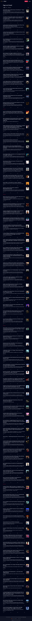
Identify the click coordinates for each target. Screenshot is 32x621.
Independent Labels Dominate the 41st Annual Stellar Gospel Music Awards (12, 96)
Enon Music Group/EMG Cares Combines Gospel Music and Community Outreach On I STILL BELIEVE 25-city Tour (13, 379)
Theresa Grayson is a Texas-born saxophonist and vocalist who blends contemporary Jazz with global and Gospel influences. (13, 338)
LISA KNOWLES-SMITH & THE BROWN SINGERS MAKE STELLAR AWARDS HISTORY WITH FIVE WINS (13, 68)
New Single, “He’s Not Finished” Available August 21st (10, 121)
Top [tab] (6, 7)
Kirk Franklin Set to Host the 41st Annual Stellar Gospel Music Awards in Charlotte (13, 305)
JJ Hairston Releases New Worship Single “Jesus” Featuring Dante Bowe (13, 270)
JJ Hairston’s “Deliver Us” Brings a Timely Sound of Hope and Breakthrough (13, 351)
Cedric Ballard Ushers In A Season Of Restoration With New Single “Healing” (14, 298)
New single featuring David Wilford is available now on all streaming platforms (13, 353)
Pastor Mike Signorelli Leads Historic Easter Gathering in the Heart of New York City (13, 574)
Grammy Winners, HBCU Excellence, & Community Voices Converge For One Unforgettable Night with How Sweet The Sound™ (14, 487)
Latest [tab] (4, 7)
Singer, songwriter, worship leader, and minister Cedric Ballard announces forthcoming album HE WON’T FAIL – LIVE (13, 300)
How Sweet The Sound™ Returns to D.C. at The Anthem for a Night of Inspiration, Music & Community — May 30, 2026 (13, 490)
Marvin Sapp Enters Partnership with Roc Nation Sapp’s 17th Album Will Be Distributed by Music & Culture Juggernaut (13, 119)
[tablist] (7, 7)
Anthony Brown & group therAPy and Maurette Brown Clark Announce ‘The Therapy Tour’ (14, 33)
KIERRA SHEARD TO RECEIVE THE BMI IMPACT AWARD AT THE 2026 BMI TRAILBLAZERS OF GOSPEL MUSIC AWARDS (13, 218)
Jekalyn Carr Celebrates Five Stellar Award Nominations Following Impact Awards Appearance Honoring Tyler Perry (14, 263)
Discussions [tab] (9, 7)
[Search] (28, 7)
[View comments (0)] (10, 14)
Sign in (30, 1)
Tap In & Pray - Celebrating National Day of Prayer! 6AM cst (14, 436)
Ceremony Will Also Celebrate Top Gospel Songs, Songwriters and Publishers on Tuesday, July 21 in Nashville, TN (14, 220)
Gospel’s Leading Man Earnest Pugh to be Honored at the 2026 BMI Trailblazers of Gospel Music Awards (13, 211)
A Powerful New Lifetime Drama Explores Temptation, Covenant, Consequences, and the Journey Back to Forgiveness (12, 451)
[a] (27, 401)
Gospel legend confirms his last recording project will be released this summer (13, 314)
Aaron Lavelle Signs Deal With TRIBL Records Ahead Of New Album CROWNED (14, 579)
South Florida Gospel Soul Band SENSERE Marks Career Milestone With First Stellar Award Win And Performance (13, 61)
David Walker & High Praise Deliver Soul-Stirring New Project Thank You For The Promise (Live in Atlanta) (13, 536)
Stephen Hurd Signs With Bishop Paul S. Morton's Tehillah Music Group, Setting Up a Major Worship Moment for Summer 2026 (13, 429)
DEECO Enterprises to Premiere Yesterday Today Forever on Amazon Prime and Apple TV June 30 (14, 197)
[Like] (3, 30)
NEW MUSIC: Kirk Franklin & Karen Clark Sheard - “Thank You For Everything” (13, 10)
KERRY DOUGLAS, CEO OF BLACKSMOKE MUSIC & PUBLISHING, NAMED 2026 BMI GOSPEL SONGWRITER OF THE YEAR (13, 147)
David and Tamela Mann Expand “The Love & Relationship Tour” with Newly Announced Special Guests (13, 495)
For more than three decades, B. (7, 235)
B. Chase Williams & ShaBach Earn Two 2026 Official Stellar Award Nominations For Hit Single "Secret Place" (13, 234)
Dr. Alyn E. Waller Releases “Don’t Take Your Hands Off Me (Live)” (13, 529)
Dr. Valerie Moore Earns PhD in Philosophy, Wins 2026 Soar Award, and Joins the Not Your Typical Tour (13, 457)
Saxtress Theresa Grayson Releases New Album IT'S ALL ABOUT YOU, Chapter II (13, 336)
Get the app (19, 618)
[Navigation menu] (1, 1)
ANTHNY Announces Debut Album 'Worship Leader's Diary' (13, 133)
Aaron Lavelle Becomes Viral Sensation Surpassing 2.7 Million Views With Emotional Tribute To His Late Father (13, 112)
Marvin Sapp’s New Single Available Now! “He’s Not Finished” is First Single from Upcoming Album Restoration (13, 54)
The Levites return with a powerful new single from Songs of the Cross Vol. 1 (14, 293)
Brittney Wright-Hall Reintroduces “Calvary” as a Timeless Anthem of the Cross (13, 558)
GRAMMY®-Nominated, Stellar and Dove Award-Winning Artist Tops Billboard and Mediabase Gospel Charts (13, 523)
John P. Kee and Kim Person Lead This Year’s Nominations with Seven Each (13, 306)
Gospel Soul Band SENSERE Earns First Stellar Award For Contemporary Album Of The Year (13, 63)
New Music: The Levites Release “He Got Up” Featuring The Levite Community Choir (13, 292)
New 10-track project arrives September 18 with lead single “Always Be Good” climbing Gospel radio (13, 27)
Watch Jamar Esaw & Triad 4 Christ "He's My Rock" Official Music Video (13, 586)
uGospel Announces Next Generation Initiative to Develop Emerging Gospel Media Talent (13, 103)
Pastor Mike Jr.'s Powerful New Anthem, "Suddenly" (12, 182)
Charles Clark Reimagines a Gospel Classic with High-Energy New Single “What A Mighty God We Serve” (13, 608)
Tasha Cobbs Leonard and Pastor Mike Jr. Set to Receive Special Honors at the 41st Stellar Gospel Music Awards (13, 176)
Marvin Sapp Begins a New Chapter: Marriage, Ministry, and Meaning (14, 565)
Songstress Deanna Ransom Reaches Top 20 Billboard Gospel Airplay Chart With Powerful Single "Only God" (14, 386)
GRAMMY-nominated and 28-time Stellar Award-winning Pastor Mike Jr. (13, 183)
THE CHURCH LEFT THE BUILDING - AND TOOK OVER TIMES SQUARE (13, 572)
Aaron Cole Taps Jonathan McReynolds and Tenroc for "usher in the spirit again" (13, 89)
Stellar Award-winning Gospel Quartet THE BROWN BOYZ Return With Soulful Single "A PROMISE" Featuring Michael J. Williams (14, 240)
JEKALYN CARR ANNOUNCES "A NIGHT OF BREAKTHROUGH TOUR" (10, 188)
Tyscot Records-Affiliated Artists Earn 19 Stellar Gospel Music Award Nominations (13, 319)
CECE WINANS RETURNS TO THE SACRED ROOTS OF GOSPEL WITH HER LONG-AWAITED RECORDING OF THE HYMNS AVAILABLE (13, 255)
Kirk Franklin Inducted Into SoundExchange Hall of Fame (13, 515)
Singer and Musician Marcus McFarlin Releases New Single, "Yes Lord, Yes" (14, 393)
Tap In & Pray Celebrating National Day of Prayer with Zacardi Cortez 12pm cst (13, 400)
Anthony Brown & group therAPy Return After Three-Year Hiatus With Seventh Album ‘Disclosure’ (13, 26)
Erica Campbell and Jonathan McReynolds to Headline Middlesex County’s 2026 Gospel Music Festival (13, 248)
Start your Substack (14, 618)
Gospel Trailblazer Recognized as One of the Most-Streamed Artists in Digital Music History (14, 517)
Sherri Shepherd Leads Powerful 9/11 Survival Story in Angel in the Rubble (13, 40)
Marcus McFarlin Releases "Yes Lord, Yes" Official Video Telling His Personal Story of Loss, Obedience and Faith (13, 169)
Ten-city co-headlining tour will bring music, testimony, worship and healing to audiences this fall (14, 34)
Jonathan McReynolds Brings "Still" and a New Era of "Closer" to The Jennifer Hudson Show (12, 414)
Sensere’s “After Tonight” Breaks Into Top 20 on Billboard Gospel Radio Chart (13, 509)
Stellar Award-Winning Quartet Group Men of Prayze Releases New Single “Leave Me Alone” (12, 285)
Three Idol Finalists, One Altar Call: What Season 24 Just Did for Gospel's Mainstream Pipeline (14, 365)
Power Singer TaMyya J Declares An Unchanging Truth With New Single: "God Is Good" (14, 155)
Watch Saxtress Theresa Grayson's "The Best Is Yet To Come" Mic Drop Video (13, 162)
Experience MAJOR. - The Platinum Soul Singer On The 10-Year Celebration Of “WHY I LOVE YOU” (13, 372)
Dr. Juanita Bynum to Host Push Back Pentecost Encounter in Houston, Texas (14, 358)
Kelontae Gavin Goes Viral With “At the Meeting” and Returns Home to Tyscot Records (12, 344)
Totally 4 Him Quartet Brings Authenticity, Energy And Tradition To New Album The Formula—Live (13, 75)
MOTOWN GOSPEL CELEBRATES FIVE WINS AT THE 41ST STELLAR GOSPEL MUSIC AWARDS (13, 47)
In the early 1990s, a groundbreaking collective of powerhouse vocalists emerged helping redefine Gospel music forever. (13, 331)
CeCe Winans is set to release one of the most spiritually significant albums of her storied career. (13, 258)
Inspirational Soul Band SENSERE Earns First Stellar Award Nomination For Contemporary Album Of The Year (14, 204)
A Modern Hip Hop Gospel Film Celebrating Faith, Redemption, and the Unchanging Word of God (13, 199)
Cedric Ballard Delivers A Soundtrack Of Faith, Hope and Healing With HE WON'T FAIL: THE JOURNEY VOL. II (13, 82)
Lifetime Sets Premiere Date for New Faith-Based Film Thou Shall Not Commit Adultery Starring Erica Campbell (14, 450)
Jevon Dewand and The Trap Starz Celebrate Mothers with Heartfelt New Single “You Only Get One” (13, 407)
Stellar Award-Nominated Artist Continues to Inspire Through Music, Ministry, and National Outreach (13, 530)
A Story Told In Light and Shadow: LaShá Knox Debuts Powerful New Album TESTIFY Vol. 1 (12, 277)
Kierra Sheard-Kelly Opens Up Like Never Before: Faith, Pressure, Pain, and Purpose (13, 601)
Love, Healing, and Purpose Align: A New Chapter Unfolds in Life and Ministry (13, 567)
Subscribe (26, 1)
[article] (16, 12)
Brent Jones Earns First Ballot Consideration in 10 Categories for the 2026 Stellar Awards (12, 478)
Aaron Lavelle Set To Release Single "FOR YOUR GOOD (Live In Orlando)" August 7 (13, 114)
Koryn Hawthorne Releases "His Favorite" (10, 139)
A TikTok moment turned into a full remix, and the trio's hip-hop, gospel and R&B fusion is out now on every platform (14, 91)
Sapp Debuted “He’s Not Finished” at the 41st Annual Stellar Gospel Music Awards (13, 56)
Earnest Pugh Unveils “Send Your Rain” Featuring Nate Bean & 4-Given (14, 502)
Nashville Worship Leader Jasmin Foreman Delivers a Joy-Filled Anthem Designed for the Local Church (13, 551)
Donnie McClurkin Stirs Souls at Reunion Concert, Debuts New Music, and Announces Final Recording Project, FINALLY (13, 311)
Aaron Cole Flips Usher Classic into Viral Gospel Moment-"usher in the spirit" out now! (13, 471)
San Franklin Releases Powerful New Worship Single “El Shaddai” (13, 464)
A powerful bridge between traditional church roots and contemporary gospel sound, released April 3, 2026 (13, 610)
